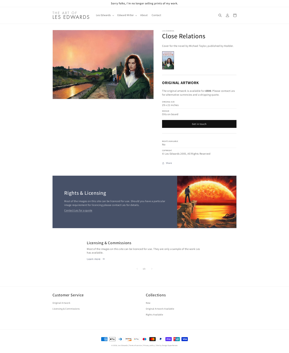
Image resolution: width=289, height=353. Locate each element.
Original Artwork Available (160, 308)
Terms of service (135, 345)
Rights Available (154, 314)
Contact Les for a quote (78, 210)
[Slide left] (137, 268)
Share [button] (169, 162)
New (148, 302)
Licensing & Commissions (66, 308)
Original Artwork (61, 302)
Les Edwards (123, 345)
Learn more (94, 259)
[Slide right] (152, 268)
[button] (105, 15)
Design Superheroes (170, 345)
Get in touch (199, 124)
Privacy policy (149, 345)
